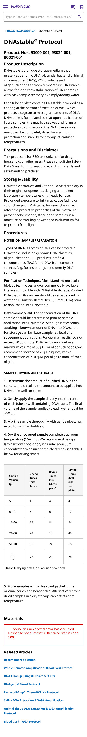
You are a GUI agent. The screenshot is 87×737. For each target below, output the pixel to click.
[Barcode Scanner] (72, 6)
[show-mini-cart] (81, 7)
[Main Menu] (5, 7)
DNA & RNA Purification (21, 31)
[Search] (79, 16)
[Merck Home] (20, 6)
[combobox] (43, 17)
